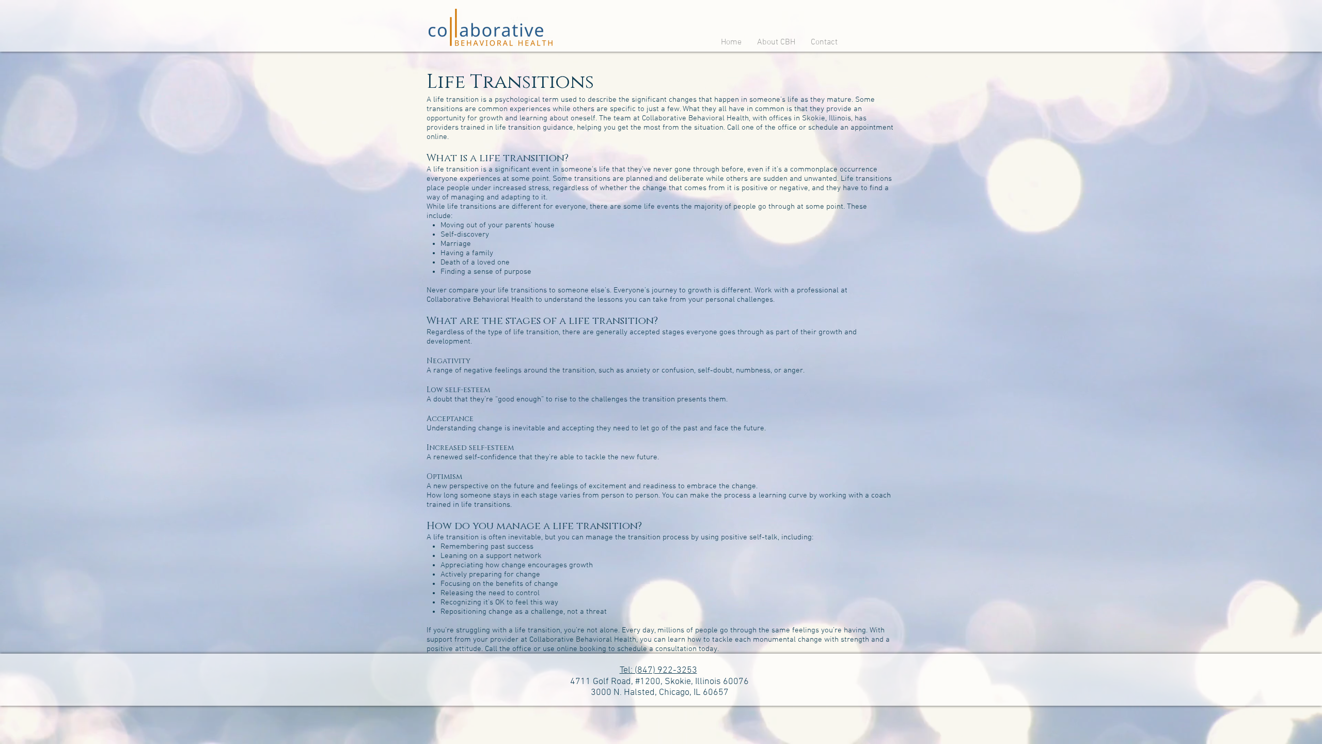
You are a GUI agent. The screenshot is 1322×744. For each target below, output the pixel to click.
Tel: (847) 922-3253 (658, 670)
